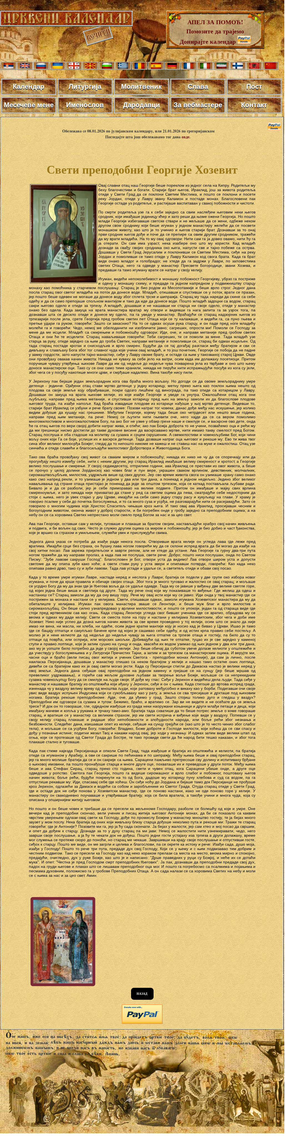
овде (185, 137)
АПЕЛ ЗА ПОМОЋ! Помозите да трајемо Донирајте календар (212, 31)
